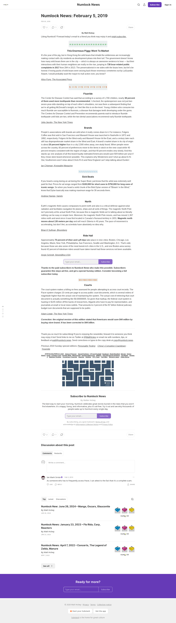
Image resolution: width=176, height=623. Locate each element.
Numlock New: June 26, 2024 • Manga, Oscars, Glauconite (75, 506)
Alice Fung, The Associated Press (56, 79)
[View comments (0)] (66, 558)
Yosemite (46, 349)
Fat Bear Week (66, 355)
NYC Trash (96, 357)
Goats (49, 355)
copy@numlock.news (123, 340)
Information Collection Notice (87, 424)
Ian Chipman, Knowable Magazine (57, 166)
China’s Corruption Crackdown (112, 346)
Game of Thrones (71, 354)
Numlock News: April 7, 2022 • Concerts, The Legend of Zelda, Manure (74, 547)
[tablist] (52, 453)
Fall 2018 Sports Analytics (111, 355)
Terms (93, 604)
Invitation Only (56, 355)
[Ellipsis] (134, 477)
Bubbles (88, 357)
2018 (62, 354)
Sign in (168, 4)
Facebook (105, 354)
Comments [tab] (47, 453)
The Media (124, 355)
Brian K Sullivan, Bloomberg (54, 230)
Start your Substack (81, 611)
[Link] (37, 51)
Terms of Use (100, 422)
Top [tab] (44, 499)
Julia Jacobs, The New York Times (57, 122)
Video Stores (125, 357)
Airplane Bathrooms (88, 355)
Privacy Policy (107, 424)
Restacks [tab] (58, 453)
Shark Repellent (115, 354)
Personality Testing (86, 346)
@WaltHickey (90, 337)
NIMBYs (98, 355)
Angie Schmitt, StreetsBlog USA (55, 255)
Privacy (86, 604)
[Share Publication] (144, 4)
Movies (123, 354)
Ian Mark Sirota (53, 477)
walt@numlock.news (61, 340)
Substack (75, 617)
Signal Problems (83, 354)
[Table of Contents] (3, 311)
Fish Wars (104, 357)
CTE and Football (95, 354)
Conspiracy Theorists (70, 357)
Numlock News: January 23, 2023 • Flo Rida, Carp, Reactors (70, 526)
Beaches (81, 357)
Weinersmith (76, 355)
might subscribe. (118, 37)
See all (46, 566)
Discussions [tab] (61, 499)
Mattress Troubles (55, 357)
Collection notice (104, 604)
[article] (88, 512)
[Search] (138, 4)
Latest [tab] (50, 499)
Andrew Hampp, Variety (52, 196)
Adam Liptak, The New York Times (57, 314)
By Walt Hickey (47, 510)
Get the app (100, 611)
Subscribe (155, 4)
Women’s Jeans (114, 357)
